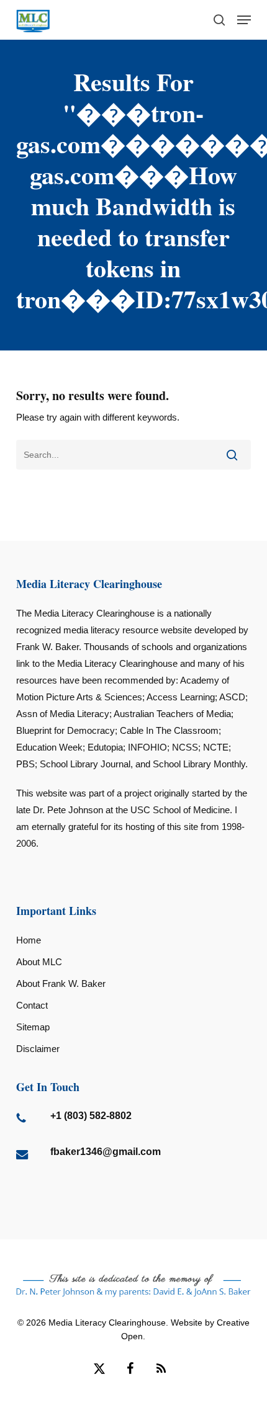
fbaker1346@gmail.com (105, 1151)
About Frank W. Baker (61, 983)
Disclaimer (38, 1048)
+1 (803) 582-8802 (91, 1115)
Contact (32, 1005)
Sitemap (33, 1027)
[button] (244, 20)
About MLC (39, 962)
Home (28, 940)
